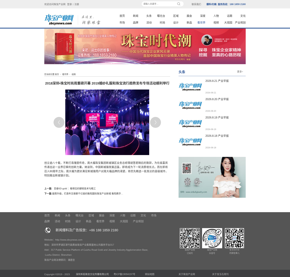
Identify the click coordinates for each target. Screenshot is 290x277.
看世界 (201, 22)
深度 (202, 15)
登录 (69, 4)
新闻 (135, 15)
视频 (216, 22)
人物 (216, 15)
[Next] (155, 122)
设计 (176, 22)
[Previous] (59, 122)
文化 (243, 15)
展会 (189, 15)
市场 (122, 22)
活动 (149, 22)
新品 (189, 22)
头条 (149, 15)
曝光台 (161, 15)
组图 (74, 74)
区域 (176, 15)
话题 (229, 15)
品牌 (135, 22)
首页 (122, 15)
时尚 (162, 22)
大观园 (228, 22)
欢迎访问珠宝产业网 (54, 4)
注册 (76, 4)
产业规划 (240, 22)
